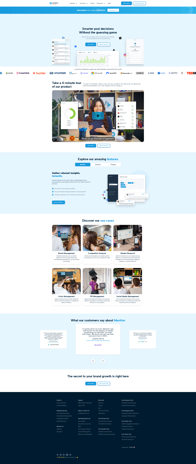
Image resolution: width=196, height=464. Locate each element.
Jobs (99, 408)
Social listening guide (84, 431)
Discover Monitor (58, 202)
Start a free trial (139, 3)
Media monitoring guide (85, 434)
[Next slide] (103, 361)
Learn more (112, 10)
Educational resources (84, 424)
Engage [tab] (113, 164)
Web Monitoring (61, 421)
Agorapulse (101, 413)
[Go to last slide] (93, 361)
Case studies (81, 421)
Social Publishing (61, 405)
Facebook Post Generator (129, 403)
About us (100, 403)
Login (109, 3)
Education (59, 431)
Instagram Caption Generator (130, 413)
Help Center (81, 405)
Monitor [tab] (82, 164)
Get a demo (126, 3)
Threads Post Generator (105, 421)
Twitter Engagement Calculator (130, 424)
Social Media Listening (63, 413)
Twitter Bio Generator (128, 429)
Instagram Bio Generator (129, 416)
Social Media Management (64, 416)
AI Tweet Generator (127, 426)
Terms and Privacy (103, 411)
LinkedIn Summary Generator (106, 434)
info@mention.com (83, 413)
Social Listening (61, 403)
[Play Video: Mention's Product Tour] (98, 116)
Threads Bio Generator (104, 424)
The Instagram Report (84, 429)
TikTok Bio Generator (128, 439)
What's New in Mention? (85, 403)
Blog (79, 426)
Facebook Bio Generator (128, 405)
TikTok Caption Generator (129, 437)
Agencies (59, 429)
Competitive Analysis (62, 418)
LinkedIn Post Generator (105, 431)
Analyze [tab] (98, 164)
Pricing (92, 3)
